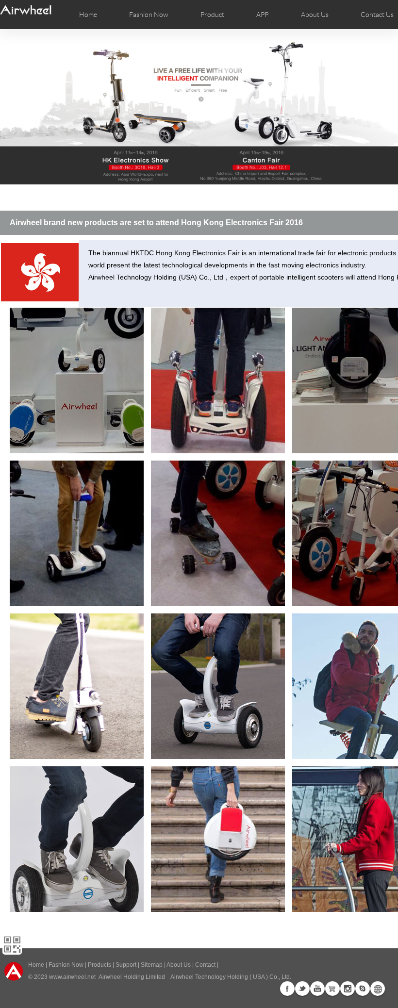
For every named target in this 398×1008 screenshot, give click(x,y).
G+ (332, 988)
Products (99, 964)
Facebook (287, 988)
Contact (205, 964)
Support (126, 964)
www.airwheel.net (72, 977)
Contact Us (377, 14)
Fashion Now (66, 964)
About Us (178, 964)
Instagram (347, 988)
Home (88, 14)
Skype (362, 988)
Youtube (317, 988)
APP (262, 14)
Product (212, 14)
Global (377, 988)
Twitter (302, 988)
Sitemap (152, 964)
